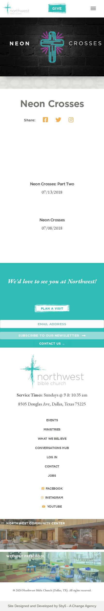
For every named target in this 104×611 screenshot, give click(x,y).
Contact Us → (52, 343)
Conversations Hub (52, 448)
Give (57, 8)
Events (52, 420)
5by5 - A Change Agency (77, 606)
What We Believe (52, 438)
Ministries (52, 429)
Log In (52, 457)
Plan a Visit (52, 308)
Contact (52, 466)
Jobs (52, 475)
